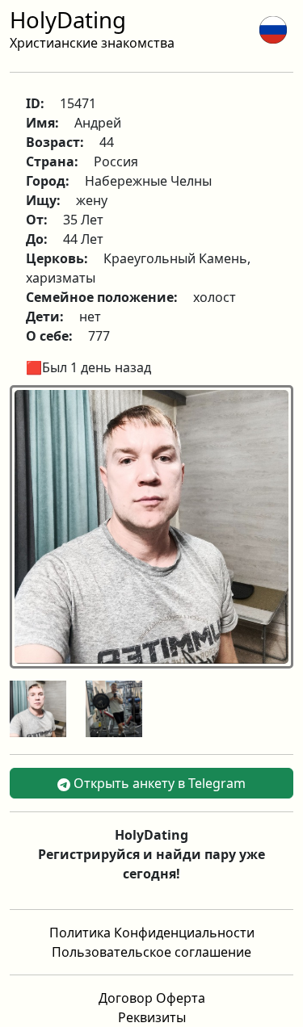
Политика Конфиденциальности (152, 932)
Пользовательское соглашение (151, 952)
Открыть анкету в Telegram (158, 783)
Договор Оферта (152, 998)
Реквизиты (152, 1017)
